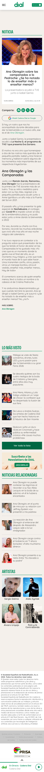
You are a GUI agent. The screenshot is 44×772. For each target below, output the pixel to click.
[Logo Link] (18, 4)
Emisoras (27, 734)
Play (38, 767)
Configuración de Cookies (28, 740)
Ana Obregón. (17, 132)
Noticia (7, 32)
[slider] (22, 762)
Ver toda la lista (22, 445)
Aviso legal (38, 734)
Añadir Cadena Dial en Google (24, 118)
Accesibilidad (10, 737)
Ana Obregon (8, 309)
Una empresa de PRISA (22, 750)
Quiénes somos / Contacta (11, 734)
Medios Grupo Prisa (22, 756)
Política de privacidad (26, 737)
